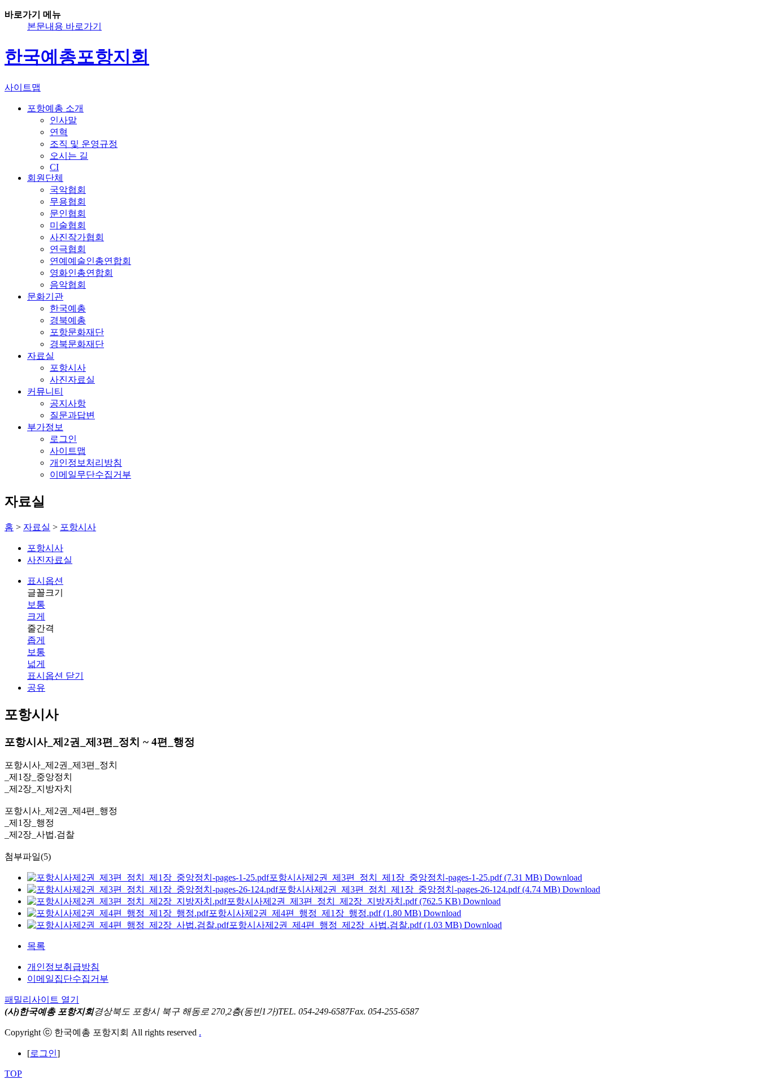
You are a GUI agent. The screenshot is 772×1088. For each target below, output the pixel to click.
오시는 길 (69, 156)
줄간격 (40, 628)
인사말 (63, 120)
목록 (36, 946)
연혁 (59, 132)
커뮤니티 (45, 391)
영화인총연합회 (81, 273)
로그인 (63, 439)
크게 (36, 616)
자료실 (40, 356)
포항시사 (68, 367)
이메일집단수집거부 (68, 978)
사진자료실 (72, 379)
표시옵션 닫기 (55, 675)
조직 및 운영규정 (84, 144)
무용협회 (68, 201)
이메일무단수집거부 (90, 474)
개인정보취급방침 (63, 967)
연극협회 (68, 249)
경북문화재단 (77, 344)
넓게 (36, 664)
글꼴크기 (45, 592)
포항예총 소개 (55, 108)
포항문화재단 (77, 332)
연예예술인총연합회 (90, 261)
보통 (36, 604)
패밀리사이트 (42, 999)
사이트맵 (68, 451)
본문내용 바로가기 (64, 26)
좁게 (36, 640)
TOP (13, 1073)
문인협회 (68, 213)
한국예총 (68, 308)
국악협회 (68, 189)
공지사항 (68, 403)
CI (54, 167)
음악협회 (68, 284)
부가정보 (45, 427)
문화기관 (45, 296)
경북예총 (68, 320)
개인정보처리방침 (86, 462)
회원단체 (45, 178)
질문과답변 (72, 415)
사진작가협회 (77, 237)
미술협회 (68, 225)
